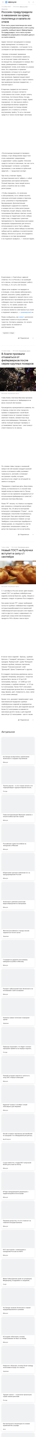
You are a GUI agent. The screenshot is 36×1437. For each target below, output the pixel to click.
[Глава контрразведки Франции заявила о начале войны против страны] (18, 808)
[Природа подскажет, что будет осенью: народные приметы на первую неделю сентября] (18, 1040)
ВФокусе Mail (24, 6)
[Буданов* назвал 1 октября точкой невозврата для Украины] (18, 1098)
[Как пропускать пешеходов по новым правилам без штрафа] (18, 1417)
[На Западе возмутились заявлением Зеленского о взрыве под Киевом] (18, 750)
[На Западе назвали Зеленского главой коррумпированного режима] (18, 1301)
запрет (21, 317)
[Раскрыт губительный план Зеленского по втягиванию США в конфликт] (18, 982)
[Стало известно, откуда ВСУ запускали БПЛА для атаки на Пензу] (18, 1156)
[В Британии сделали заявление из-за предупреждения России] (18, 866)
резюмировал (26, 312)
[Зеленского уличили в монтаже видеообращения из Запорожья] (18, 895)
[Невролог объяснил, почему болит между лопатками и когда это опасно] (18, 1359)
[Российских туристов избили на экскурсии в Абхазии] (18, 837)
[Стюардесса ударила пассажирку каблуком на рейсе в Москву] (18, 953)
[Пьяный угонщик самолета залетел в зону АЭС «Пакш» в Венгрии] (18, 1069)
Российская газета (24, 351)
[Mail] (6, 2)
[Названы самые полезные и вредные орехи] (18, 1011)
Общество (4, 9)
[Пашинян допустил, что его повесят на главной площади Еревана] (18, 1214)
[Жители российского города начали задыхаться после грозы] (18, 924)
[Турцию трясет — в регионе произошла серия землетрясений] (18, 1388)
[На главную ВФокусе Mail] (11, 2)
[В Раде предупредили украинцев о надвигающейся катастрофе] (18, 1185)
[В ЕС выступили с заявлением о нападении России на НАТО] (18, 1243)
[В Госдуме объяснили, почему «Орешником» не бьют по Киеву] (18, 1330)
